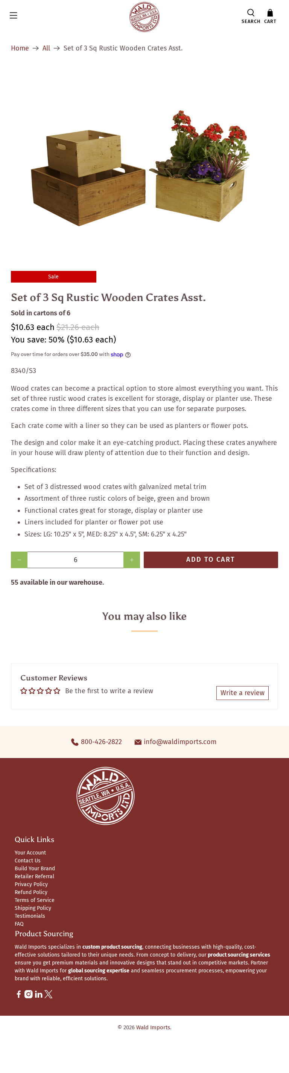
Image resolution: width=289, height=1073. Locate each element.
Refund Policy (31, 892)
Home (20, 48)
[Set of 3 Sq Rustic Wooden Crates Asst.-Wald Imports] (144, 159)
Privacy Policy (31, 884)
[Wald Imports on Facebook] (19, 997)
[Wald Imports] (144, 17)
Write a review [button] (243, 693)
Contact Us (28, 860)
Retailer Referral (34, 876)
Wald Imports (153, 1027)
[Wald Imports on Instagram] (28, 997)
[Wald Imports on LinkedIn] (39, 997)
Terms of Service (35, 900)
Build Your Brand (35, 868)
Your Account (30, 853)
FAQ (19, 924)
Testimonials (30, 916)
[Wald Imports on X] (48, 997)
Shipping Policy (33, 908)
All (46, 48)
